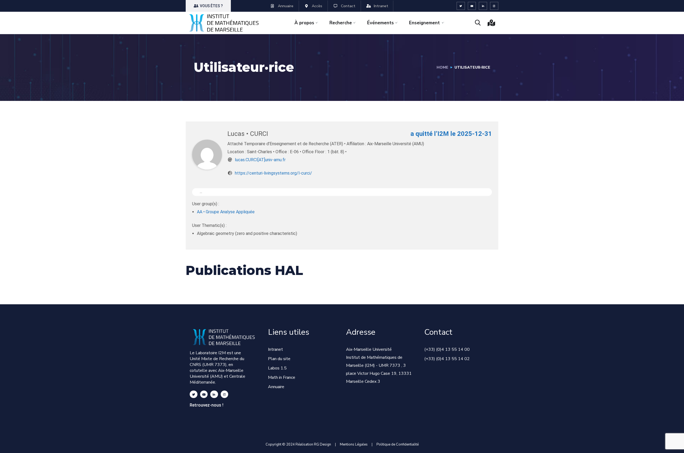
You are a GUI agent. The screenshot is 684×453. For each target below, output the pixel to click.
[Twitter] (461, 6)
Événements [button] (380, 23)
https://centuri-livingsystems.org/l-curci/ (273, 173)
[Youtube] (472, 6)
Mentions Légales (354, 444)
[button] (208, 6)
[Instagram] (494, 6)
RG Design (324, 444)
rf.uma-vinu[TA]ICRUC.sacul (260, 159)
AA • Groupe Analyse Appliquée (226, 211)
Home (442, 67)
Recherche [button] (340, 23)
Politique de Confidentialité (397, 444)
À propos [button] (304, 23)
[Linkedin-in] (483, 6)
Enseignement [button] (424, 23)
